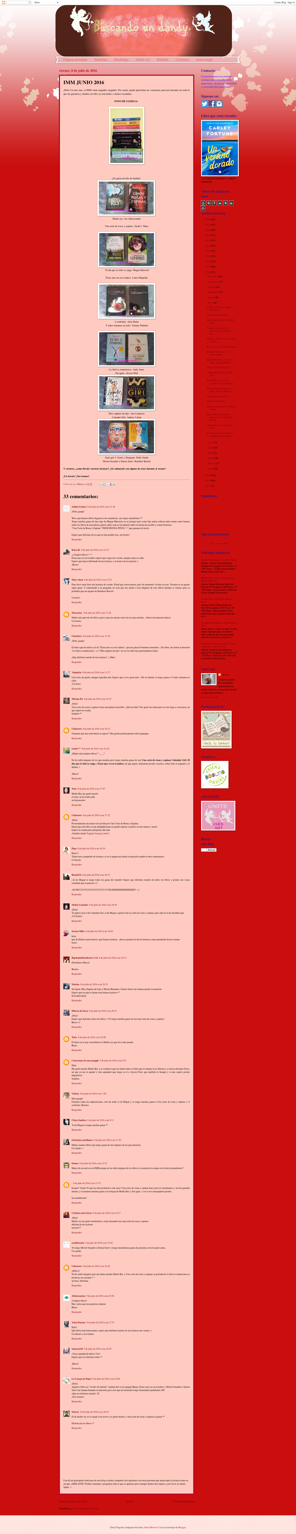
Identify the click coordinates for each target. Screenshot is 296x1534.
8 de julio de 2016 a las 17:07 (91, 788)
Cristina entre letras (82, 1213)
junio (210, 442)
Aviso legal (204, 59)
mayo (210, 447)
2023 (207, 235)
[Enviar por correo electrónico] (101, 484)
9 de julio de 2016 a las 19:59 (97, 1348)
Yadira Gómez (79, 506)
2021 (207, 245)
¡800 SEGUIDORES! (217, 315)
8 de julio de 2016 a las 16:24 (95, 748)
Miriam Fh (77, 699)
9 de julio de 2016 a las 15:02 (99, 1242)
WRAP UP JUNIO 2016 (218, 367)
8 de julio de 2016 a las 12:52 (95, 549)
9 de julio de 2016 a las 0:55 (113, 1060)
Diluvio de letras (80, 1011)
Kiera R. (76, 550)
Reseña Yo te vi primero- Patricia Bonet (217, 600)
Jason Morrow (150, 1527)
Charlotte (77, 636)
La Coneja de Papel (81, 1379)
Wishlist (162, 59)
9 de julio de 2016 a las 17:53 (100, 1322)
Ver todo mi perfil (209, 697)
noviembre (213, 281)
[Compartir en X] (107, 484)
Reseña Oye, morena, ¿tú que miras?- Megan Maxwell (218, 579)
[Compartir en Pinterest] (114, 484)
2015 (207, 475)
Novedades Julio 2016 (217, 396)
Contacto (182, 59)
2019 (207, 256)
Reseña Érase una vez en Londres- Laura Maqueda (220, 382)
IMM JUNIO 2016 (216, 401)
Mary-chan (77, 579)
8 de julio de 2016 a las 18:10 (91, 848)
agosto (211, 297)
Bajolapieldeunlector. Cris (85, 957)
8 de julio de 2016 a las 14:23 (96, 728)
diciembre (213, 276)
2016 (207, 272)
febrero (211, 463)
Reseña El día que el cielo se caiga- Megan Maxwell (220, 361)
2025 (207, 224)
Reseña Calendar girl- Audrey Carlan (221, 408)
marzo (211, 458)
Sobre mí (143, 59)
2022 (207, 240)
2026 (207, 219)
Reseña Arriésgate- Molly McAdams (219, 308)
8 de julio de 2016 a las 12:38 (101, 506)
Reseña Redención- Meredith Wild (220, 321)
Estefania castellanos (82, 1140)
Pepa (74, 848)
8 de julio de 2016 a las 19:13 (113, 957)
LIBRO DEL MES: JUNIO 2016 (219, 374)
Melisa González (80, 905)
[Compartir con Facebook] (111, 484)
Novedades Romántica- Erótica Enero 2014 (219, 624)
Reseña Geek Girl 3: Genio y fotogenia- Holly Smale (220, 434)
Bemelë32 (76, 875)
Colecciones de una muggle (85, 1060)
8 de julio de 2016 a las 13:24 (97, 612)
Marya (225, 674)
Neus (74, 788)
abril (210, 452)
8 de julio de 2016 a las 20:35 (94, 984)
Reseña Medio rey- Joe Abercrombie (217, 353)
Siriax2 (75, 1412)
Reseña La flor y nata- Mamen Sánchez (221, 340)
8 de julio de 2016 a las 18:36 (103, 904)
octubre (211, 286)
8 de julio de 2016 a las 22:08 (92, 1037)
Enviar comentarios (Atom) (85, 1508)
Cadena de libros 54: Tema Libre (219, 426)
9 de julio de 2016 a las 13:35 (87, 1183)
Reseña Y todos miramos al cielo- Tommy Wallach (220, 390)
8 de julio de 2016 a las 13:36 (96, 636)
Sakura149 (77, 1349)
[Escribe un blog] (104, 484)
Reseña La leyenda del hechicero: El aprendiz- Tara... (219, 330)
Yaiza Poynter (79, 1322)
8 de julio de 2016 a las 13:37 (96, 672)
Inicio (130, 1501)
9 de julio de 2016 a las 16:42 (96, 1266)
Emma (75, 1163)
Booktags (121, 59)
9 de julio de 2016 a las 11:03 (107, 1140)
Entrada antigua (183, 1501)
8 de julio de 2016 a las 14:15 (97, 698)
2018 (207, 261)
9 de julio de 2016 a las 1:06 (93, 1093)
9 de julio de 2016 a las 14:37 (107, 1213)
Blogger (182, 1527)
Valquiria (76, 672)
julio (210, 302)
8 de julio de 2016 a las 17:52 (96, 815)
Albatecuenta (78, 1296)
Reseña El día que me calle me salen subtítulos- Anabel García (218, 645)
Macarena (77, 612)
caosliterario (78, 1243)
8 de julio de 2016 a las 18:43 (99, 931)
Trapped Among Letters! (98, 833)
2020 (207, 250)
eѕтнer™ (76, 748)
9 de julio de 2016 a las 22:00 (106, 1378)
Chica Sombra (79, 1120)
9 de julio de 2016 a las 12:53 (93, 1163)
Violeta (75, 1093)
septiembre (213, 292)
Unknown (77, 728)
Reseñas (100, 59)
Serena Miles (78, 931)
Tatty (74, 1037)
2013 (207, 485)
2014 (207, 480)
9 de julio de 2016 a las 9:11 (100, 1120)
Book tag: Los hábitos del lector (222, 346)
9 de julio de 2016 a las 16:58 (100, 1295)
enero (211, 468)
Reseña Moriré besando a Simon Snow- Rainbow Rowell (219, 417)
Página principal (75, 59)
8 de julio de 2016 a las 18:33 (96, 874)
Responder (77, 539)
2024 (207, 230)
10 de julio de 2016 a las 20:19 (94, 1411)
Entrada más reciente (73, 1501)
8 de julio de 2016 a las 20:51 (103, 1010)
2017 (207, 266)
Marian (75, 984)
